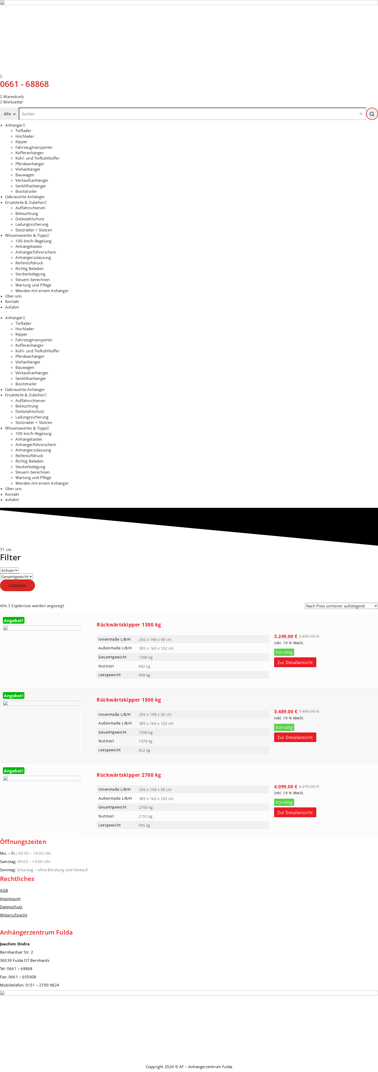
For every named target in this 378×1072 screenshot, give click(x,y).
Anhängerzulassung (33, 257)
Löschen (17, 585)
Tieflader (23, 130)
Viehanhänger (27, 169)
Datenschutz (11, 906)
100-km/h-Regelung (33, 240)
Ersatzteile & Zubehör (24, 202)
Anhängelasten (28, 246)
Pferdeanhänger (29, 163)
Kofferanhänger (29, 152)
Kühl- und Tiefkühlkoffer (37, 158)
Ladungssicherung (31, 224)
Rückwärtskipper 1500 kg (129, 699)
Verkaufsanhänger (31, 180)
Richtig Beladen (29, 268)
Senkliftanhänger (30, 185)
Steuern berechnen (32, 279)
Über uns (13, 296)
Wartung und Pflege (33, 284)
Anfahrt (12, 307)
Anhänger (14, 125)
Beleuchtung (26, 213)
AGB (4, 890)
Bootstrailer (26, 191)
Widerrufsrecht (13, 915)
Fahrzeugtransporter (34, 147)
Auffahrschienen (30, 207)
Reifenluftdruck (29, 262)
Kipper (21, 141)
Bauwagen (24, 174)
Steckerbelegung (30, 273)
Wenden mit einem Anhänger (42, 290)
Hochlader (24, 136)
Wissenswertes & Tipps (26, 235)
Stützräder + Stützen (33, 229)
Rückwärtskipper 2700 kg (129, 775)
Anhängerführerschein (35, 252)
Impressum (10, 898)
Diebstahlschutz (29, 218)
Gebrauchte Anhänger (25, 196)
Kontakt (12, 301)
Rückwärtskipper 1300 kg (129, 624)
